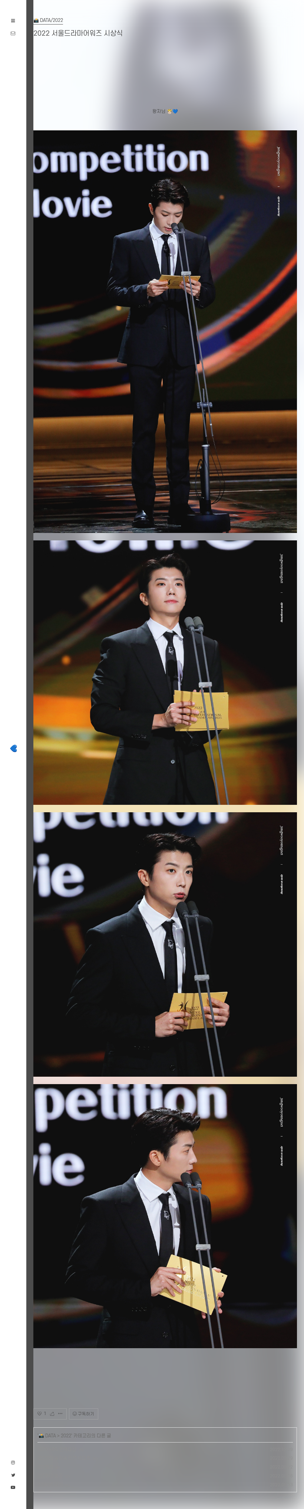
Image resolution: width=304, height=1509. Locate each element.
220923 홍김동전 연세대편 (64, 1458)
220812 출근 (50, 1476)
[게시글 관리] (60, 1413)
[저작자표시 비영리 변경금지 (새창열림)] (108, 1414)
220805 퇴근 (50, 1484)
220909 (45, 1467)
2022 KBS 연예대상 (57, 1449)
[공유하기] (54, 1413)
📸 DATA (47, 1435)
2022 (66, 1435)
